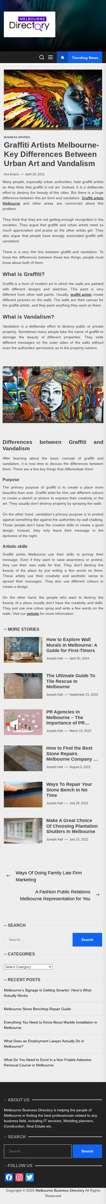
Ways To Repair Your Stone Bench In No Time (69, 790)
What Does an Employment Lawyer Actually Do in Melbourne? (44, 1043)
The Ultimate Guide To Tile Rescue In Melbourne (70, 681)
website (33, 613)
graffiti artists (81, 294)
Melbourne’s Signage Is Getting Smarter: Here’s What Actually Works (47, 993)
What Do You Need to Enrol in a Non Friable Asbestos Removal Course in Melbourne (47, 1062)
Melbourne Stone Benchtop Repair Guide (37, 1009)
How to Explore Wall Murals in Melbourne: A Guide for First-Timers (71, 645)
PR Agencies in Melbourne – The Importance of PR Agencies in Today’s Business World (68, 723)
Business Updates (17, 137)
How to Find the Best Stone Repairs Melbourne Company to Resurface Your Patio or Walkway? (72, 759)
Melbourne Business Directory (60, 1190)
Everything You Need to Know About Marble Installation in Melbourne (50, 1025)
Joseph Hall (54, 658)
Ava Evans (11, 174)
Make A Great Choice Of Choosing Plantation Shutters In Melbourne (72, 826)
